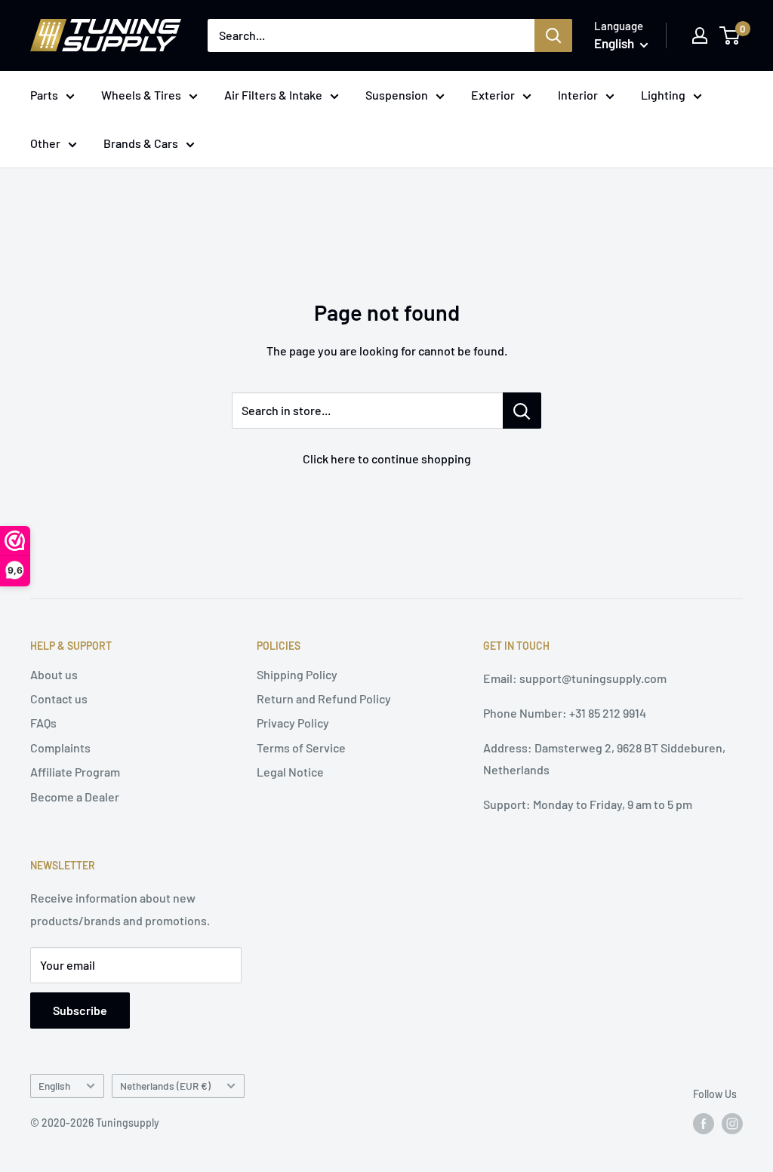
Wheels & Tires (141, 95)
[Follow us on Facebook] (703, 1123)
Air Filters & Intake (273, 95)
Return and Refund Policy (324, 698)
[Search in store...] (522, 410)
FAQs (43, 722)
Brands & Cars (140, 143)
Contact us (59, 698)
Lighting (663, 95)
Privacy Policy (293, 722)
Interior (578, 95)
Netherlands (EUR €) (165, 1085)
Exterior (493, 95)
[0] (730, 35)
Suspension (396, 95)
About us (54, 674)
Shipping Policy (297, 674)
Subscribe (80, 1010)
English (54, 1085)
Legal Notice (290, 771)
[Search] (553, 35)
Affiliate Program (75, 771)
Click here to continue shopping (387, 458)
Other (45, 143)
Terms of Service (301, 747)
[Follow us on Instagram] (732, 1123)
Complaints (60, 747)
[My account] (699, 35)
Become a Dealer (74, 796)
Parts (44, 95)
